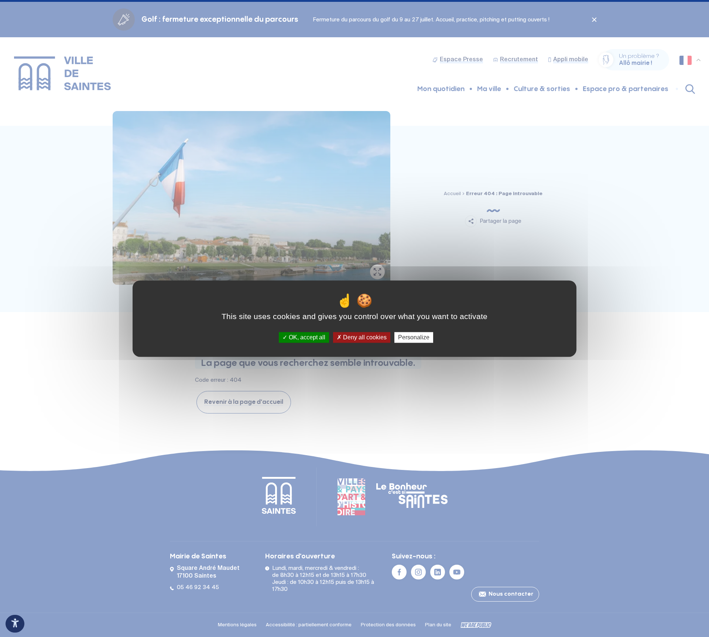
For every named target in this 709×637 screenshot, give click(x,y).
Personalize (413, 337)
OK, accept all (306, 337)
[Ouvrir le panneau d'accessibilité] (15, 624)
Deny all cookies (364, 337)
